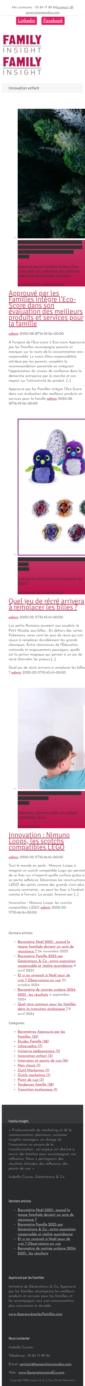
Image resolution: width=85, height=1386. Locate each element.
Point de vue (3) (31, 1080)
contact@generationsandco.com (45, 1364)
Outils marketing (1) (34, 1075)
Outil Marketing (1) (33, 1070)
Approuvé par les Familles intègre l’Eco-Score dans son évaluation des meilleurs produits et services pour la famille (50, 247)
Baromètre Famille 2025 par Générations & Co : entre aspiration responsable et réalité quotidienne (47, 961)
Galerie (23, 256)
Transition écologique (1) (37, 1089)
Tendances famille (52, 284)
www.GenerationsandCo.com (41, 1372)
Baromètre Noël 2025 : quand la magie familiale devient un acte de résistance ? (46, 946)
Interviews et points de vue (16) (43, 1061)
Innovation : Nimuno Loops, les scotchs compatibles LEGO (39, 840)
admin (14, 334)
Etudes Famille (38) (33, 1041)
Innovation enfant (29, 284)
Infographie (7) (30, 1046)
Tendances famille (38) (36, 1084)
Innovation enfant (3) (35, 1056)
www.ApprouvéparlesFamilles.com (35, 1314)
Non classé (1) (29, 1065)
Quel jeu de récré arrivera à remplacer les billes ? (46, 604)
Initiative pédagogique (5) (39, 1051)
